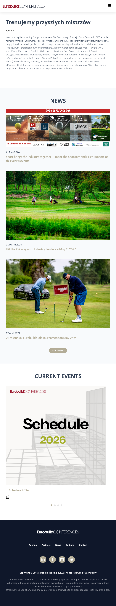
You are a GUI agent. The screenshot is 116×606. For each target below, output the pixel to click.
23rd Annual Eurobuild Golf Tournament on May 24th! (41, 338)
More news (58, 350)
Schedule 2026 (19, 490)
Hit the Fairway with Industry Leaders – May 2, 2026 (41, 249)
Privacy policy (89, 572)
